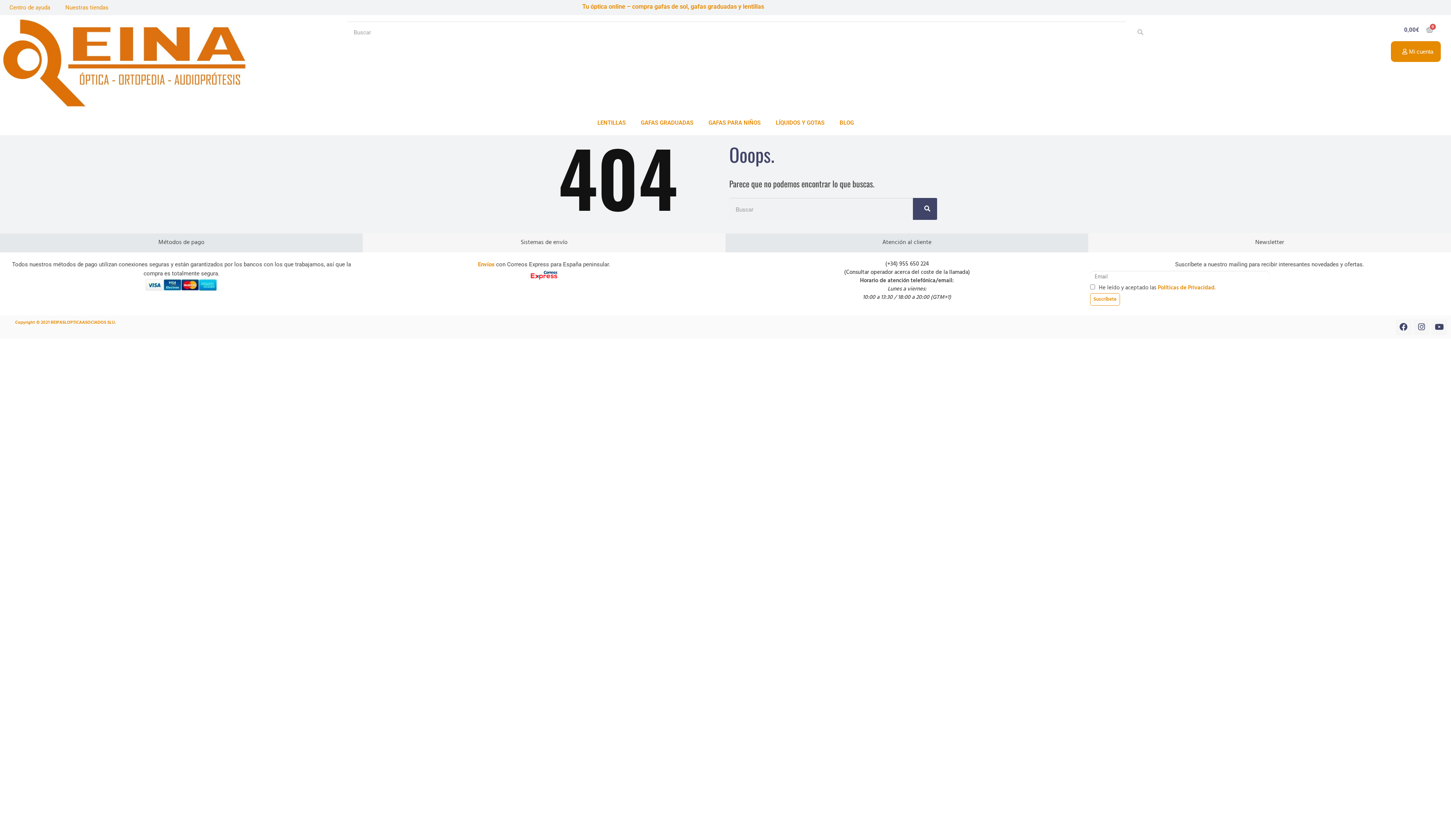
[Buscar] (1138, 32)
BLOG (847, 122)
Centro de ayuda (29, 7)
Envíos (486, 264)
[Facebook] (1404, 327)
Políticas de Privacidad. (1187, 287)
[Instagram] (1421, 327)
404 (618, 177)
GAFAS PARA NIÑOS (734, 122)
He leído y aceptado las (1157, 287)
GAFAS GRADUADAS (667, 122)
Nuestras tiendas (86, 7)
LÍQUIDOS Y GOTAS (800, 122)
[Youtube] (1439, 327)
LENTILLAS (611, 122)
